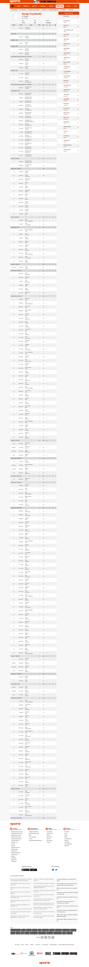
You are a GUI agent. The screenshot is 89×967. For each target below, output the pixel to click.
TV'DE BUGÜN (63, 9)
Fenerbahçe (13, 857)
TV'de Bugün (49, 831)
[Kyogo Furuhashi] (60, 146)
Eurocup (31, 838)
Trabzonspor (14, 861)
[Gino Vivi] (60, 132)
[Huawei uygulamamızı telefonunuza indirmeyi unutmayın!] (53, 1)
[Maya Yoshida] (60, 63)
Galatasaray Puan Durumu (17, 831)
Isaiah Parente (67, 90)
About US (32, 944)
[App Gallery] (73, 953)
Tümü (75, 6)
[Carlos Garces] (60, 44)
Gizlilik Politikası (53, 944)
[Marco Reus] (60, 118)
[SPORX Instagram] (45, 937)
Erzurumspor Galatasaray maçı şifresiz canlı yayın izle (44, 883)
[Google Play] (65, 953)
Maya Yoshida (67, 63)
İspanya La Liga (14, 849)
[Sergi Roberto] (60, 58)
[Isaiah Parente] (60, 90)
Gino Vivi (66, 132)
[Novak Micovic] (60, 21)
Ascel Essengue (67, 86)
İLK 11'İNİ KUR (23, 9)
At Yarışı (68, 6)
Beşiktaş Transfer (50, 933)
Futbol (18, 6)
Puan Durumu (50, 833)
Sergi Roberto (67, 58)
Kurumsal (67, 845)
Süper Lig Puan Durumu (16, 838)
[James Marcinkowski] (60, 31)
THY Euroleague (32, 837)
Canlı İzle (64, 933)
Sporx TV (34, 6)
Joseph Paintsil (67, 127)
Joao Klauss (66, 136)
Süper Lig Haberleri (66, 930)
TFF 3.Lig (13, 845)
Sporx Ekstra (49, 840)
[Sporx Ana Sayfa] (21, 1)
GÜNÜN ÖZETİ (14, 9)
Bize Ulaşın (67, 831)
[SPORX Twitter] (49, 937)
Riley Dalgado (67, 49)
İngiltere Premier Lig (15, 847)
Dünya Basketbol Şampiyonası (35, 840)
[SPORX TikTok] (52, 937)
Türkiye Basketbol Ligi (33, 831)
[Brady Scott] (60, 26)
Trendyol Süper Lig (15, 840)
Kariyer (66, 835)
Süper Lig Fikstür (58, 930)
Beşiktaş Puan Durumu (16, 835)
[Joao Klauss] (60, 136)
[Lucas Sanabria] (60, 72)
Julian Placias (67, 141)
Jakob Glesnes (67, 53)
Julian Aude (66, 40)
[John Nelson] (60, 100)
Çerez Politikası (45, 944)
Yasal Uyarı (67, 842)
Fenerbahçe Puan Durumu (17, 833)
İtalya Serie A (14, 850)
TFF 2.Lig (13, 843)
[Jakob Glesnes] (60, 54)
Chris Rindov (66, 35)
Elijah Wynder (67, 122)
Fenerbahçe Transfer (42, 933)
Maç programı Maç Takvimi (16, 930)
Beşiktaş (13, 856)
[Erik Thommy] (60, 109)
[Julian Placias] (60, 141)
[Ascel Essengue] (60, 86)
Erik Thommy (67, 109)
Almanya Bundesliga (15, 852)
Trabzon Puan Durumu (16, 837)
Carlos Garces (67, 44)
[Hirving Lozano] (60, 150)
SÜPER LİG (44, 9)
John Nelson (66, 99)
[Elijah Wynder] (60, 123)
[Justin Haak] (60, 95)
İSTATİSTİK (70, 9)
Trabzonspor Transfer (58, 933)
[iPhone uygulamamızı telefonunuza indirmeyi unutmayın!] (48, 1)
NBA (30, 835)
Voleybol (51, 6)
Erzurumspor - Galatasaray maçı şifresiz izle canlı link (21, 908)
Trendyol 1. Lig (14, 842)
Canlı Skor (43, 6)
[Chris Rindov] (60, 35)
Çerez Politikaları (68, 843)
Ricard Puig (66, 104)
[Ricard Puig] (60, 104)
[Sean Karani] (60, 17)
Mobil (66, 837)
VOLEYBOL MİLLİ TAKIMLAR (33, 9)
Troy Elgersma (67, 67)
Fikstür (48, 835)
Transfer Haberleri (45, 930)
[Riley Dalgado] (60, 49)
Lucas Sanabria (67, 72)
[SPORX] (44, 963)
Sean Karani (66, 17)
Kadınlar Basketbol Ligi (34, 833)
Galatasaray (13, 859)
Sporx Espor (49, 837)
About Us (67, 840)
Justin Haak (66, 95)
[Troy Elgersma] (60, 67)
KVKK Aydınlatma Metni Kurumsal (66, 944)
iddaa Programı (73, 930)
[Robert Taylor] (60, 113)
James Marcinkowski (68, 30)
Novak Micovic (67, 21)
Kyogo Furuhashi (67, 145)
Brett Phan (66, 81)
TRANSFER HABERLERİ (53, 9)
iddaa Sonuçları (69, 933)
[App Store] (56, 953)
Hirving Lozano (67, 150)
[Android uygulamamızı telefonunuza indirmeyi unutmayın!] (42, 1)
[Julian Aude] (60, 40)
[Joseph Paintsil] (60, 127)
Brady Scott (66, 26)
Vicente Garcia (67, 76)
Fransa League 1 (14, 854)
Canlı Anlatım (34, 930)
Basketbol (26, 6)
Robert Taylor (67, 113)
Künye (66, 833)
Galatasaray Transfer (34, 933)
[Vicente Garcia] (60, 77)
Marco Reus (66, 118)
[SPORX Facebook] (42, 937)
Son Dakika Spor (68, 838)
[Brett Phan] (60, 81)
